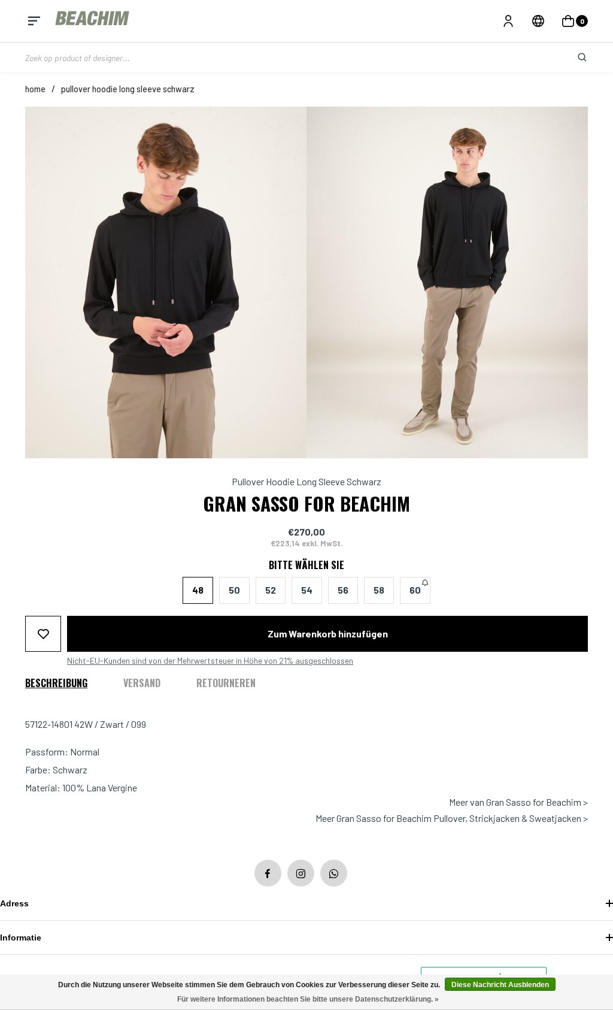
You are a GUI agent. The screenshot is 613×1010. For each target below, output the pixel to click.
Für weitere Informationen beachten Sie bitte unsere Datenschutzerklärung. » (308, 999)
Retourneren (226, 683)
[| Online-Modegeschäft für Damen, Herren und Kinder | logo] (93, 21)
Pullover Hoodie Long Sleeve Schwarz (128, 89)
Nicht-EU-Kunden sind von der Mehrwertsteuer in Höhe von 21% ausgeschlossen (210, 661)
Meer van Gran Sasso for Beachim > (518, 802)
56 (343, 589)
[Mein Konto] (508, 21)
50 (234, 589)
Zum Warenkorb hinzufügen (328, 633)
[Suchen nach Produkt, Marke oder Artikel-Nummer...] (573, 57)
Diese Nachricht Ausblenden (500, 985)
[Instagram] (300, 873)
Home (35, 89)
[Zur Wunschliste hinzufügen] (43, 634)
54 (306, 589)
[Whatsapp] (333, 873)
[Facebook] (267, 873)
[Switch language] (538, 21)
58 (379, 589)
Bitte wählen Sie (306, 565)
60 (415, 589)
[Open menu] (34, 21)
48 (198, 589)
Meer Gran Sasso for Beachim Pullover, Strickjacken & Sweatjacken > (451, 818)
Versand (141, 683)
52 (270, 589)
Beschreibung (56, 683)
